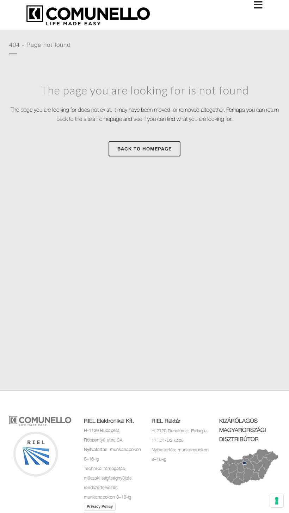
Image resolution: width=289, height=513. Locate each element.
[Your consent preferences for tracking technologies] (276, 500)
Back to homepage (144, 149)
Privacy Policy (100, 506)
